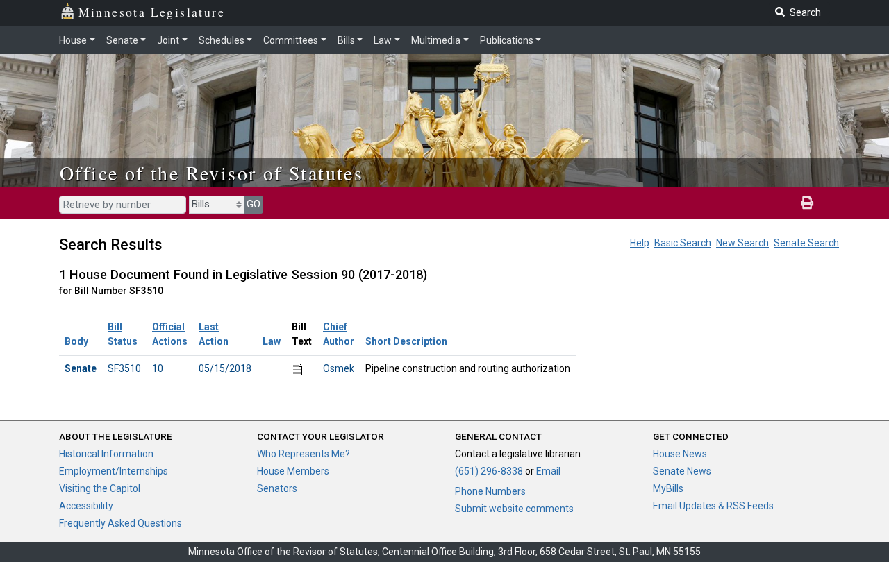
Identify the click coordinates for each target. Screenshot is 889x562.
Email (548, 471)
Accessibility (86, 505)
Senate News (682, 471)
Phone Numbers (490, 491)
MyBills (668, 488)
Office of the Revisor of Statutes (211, 173)
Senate (122, 40)
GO (253, 204)
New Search (742, 242)
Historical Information (106, 453)
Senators (277, 488)
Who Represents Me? (303, 453)
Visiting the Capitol (99, 488)
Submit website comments (514, 508)
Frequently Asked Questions (120, 523)
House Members (293, 471)
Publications (506, 40)
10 (157, 368)
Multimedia (435, 40)
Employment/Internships (113, 471)
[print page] (807, 203)
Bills (346, 40)
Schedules (221, 40)
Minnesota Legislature (151, 11)
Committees (290, 40)
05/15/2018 (225, 368)
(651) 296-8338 (489, 471)
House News (680, 453)
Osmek (338, 368)
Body (76, 341)
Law (383, 40)
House (73, 40)
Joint (168, 40)
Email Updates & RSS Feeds (713, 505)
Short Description (406, 341)
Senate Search (806, 242)
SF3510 (124, 368)
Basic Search (682, 242)
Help (639, 242)
